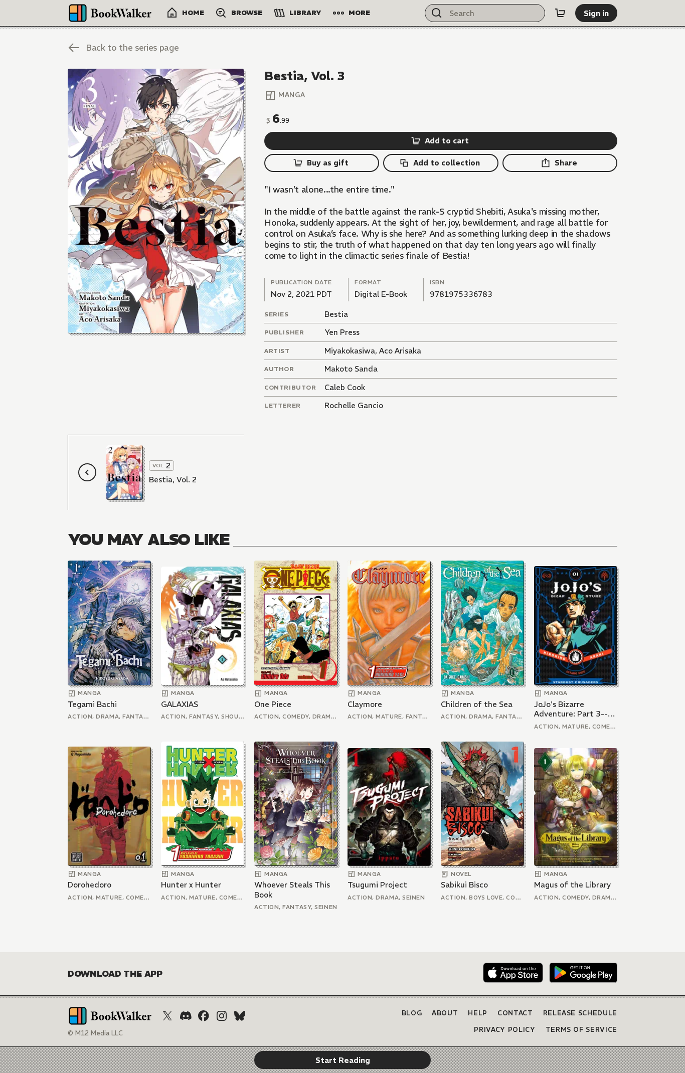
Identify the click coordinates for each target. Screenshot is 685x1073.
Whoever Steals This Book (292, 890)
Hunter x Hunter (191, 884)
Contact (515, 1013)
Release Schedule (580, 1013)
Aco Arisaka (400, 350)
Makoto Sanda (351, 369)
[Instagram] (222, 1016)
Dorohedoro (89, 884)
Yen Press (342, 332)
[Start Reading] (156, 201)
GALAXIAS (179, 704)
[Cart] (560, 13)
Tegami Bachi (92, 704)
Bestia (336, 314)
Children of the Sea (476, 704)
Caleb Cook (344, 387)
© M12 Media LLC (95, 1033)
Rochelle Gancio (353, 405)
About (445, 1013)
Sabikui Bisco (464, 884)
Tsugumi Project (377, 884)
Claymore (365, 704)
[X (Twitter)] (167, 1016)
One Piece (272, 704)
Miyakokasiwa (349, 350)
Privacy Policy (504, 1029)
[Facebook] (204, 1016)
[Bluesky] (240, 1016)
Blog (412, 1013)
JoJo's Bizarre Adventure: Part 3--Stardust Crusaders (571, 709)
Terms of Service (581, 1029)
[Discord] (186, 1016)
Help (477, 1013)
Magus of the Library (572, 884)
